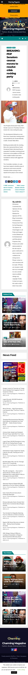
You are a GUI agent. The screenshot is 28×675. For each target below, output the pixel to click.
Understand (14, 11)
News (14, 47)
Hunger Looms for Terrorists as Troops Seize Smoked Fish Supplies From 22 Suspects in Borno (13, 390)
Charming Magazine (14, 28)
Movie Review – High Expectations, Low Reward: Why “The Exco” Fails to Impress (13, 410)
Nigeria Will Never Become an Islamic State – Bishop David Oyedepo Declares (13, 524)
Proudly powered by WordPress (9, 656)
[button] (19, 38)
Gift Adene (17, 310)
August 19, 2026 (10, 566)
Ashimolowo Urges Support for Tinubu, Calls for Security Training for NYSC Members (14, 452)
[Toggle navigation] (25, 38)
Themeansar (14, 658)
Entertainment (7, 559)
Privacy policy (14, 15)
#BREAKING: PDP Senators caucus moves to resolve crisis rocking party (16, 92)
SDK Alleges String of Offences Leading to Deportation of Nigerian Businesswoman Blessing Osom (12, 535)
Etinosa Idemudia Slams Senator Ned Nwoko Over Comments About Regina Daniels (13, 503)
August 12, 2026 (10, 601)
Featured (9, 47)
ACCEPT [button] (14, 672)
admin (16, 81)
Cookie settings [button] (21, 669)
